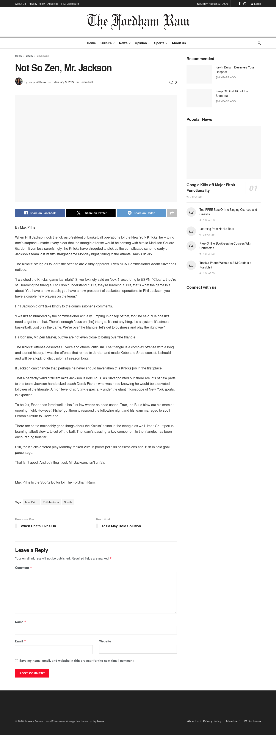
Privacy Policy (36, 3)
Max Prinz (31, 502)
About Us (20, 3)
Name (20, 622)
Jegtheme (98, 721)
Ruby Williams (37, 82)
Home (91, 42)
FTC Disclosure (70, 3)
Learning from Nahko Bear (216, 228)
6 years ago (227, 77)
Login (257, 3)
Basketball (43, 55)
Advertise (52, 3)
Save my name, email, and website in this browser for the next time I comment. (77, 660)
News (123, 42)
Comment (23, 567)
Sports (159, 42)
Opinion (141, 42)
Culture (106, 42)
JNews (28, 721)
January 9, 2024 (64, 82)
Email (20, 641)
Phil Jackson (51, 502)
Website (105, 641)
